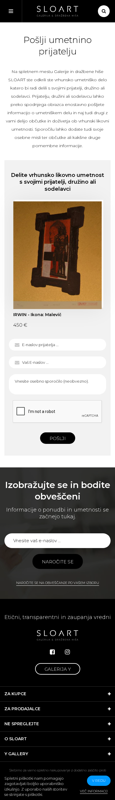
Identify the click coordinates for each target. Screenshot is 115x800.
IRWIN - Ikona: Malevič (57, 255)
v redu (99, 780)
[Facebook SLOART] (52, 652)
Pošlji (58, 438)
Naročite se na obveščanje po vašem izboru (57, 583)
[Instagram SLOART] (67, 652)
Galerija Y (58, 669)
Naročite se (57, 562)
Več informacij (94, 791)
